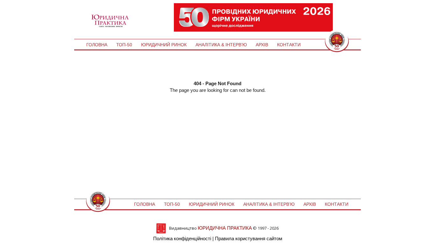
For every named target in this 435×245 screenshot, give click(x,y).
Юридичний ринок (164, 44)
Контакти (289, 44)
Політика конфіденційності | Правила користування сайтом (217, 238)
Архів (262, 44)
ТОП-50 (124, 44)
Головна (96, 44)
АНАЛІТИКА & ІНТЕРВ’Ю (221, 44)
